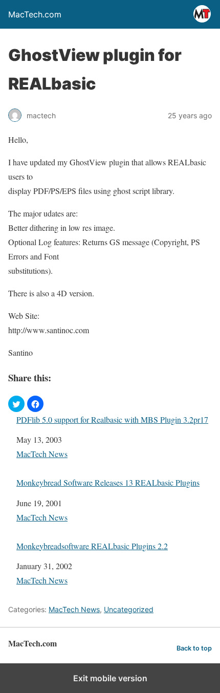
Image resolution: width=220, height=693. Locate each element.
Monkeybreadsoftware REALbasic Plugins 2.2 (92, 546)
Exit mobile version (110, 678)
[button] (16, 404)
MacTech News (42, 453)
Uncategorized (128, 609)
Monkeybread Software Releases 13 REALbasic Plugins (108, 482)
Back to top (194, 648)
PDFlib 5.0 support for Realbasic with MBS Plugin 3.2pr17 (112, 419)
